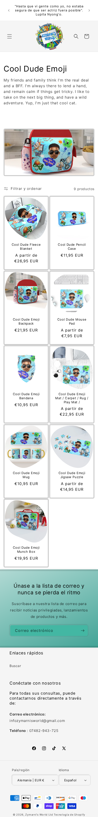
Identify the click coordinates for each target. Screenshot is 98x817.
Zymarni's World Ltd (39, 814)
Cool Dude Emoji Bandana (26, 396)
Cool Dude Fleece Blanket (26, 246)
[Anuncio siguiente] (89, 10)
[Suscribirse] (82, 631)
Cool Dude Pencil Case (72, 246)
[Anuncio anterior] (9, 10)
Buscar (15, 666)
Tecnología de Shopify (69, 814)
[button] (9, 36)
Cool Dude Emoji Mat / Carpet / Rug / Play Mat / (71, 398)
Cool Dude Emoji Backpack (26, 321)
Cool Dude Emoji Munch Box (26, 549)
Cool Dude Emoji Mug (26, 475)
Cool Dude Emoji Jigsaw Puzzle (72, 475)
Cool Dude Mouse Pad (72, 321)
